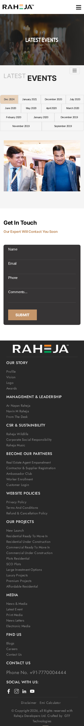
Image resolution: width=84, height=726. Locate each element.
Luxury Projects (17, 575)
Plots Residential (17, 558)
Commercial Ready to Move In (28, 547)
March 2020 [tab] (72, 108)
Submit (22, 315)
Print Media (14, 614)
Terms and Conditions (22, 507)
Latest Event (14, 609)
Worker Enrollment (19, 479)
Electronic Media (18, 626)
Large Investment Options (24, 569)
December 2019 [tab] (69, 117)
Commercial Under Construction (29, 553)
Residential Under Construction (28, 541)
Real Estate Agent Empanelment (28, 462)
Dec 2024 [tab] (9, 99)
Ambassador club (19, 473)
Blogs (10, 643)
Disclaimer (28, 702)
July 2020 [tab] (75, 99)
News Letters (15, 620)
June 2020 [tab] (10, 108)
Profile (11, 371)
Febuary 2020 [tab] (13, 117)
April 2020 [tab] (51, 108)
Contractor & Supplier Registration (31, 468)
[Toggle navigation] (75, 70)
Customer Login (17, 484)
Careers (12, 649)
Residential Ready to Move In (27, 536)
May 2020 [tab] (31, 108)
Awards (11, 388)
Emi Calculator (50, 702)
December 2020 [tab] (53, 99)
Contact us (14, 654)
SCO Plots (13, 564)
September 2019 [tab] (63, 126)
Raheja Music (15, 445)
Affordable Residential (22, 586)
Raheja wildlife (17, 434)
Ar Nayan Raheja (18, 405)
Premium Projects (19, 580)
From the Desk (17, 416)
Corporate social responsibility (29, 439)
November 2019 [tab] (21, 126)
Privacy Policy (16, 502)
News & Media (16, 603)
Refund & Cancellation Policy (27, 513)
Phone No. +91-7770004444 (36, 672)
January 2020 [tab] (41, 117)
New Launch (15, 530)
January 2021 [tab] (29, 99)
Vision (10, 377)
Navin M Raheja (17, 411)
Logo (10, 382)
